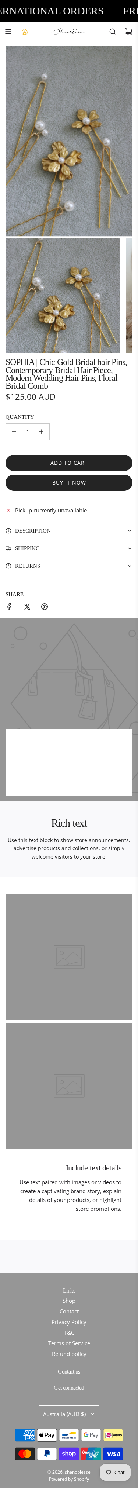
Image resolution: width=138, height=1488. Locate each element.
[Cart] (129, 31)
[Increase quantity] (41, 432)
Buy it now (69, 482)
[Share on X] (27, 608)
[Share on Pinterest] (44, 608)
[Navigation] (8, 31)
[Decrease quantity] (14, 432)
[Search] (113, 31)
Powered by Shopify (69, 1479)
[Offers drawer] (24, 31)
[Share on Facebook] (9, 608)
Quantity (20, 417)
